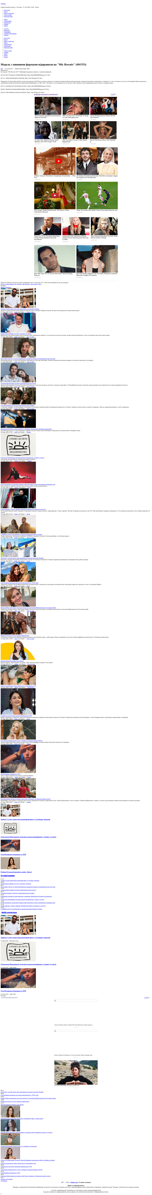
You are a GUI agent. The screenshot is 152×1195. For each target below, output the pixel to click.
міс (15, 284)
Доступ (6, 29)
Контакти (7, 30)
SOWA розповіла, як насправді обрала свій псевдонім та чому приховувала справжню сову (28, 484)
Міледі (6, 35)
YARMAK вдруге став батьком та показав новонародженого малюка (21, 534)
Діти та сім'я (8, 15)
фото (39, 284)
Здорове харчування (10, 33)
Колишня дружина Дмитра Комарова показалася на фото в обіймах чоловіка (28, 1160)
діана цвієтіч (34, 284)
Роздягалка (30, 687)
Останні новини (8, 875)
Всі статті (7, 10)
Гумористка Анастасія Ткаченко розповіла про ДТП (16, 716)
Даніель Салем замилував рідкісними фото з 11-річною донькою (20, 309)
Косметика (7, 22)
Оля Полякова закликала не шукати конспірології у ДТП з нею (19, 583)
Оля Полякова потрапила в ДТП (10, 774)
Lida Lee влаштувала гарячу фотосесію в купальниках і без (18, 686)
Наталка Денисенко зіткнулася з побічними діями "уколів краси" (22, 1118)
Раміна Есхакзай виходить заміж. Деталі (16, 872)
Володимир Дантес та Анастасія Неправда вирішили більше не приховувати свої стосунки (28, 358)
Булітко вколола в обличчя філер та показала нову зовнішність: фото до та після (26, 1132)
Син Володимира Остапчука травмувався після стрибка (17, 405)
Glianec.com (74, 1182)
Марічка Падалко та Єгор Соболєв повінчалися (15, 635)
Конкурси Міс (8, 16)
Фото (5, 54)
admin (16, 461)
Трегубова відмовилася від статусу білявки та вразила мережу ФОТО (21, 740)
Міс (2, 68)
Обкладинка (8, 21)
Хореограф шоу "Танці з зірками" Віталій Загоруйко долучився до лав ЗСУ (23, 509)
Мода (5, 19)
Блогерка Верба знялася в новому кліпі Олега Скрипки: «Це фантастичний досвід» (26, 799)
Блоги (6, 57)
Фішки (6, 24)
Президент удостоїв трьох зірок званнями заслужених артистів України (22, 558)
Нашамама (7, 32)
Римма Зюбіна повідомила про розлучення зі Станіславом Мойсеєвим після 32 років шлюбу (28, 607)
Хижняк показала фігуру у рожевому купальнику (19, 1146)
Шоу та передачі (9, 13)
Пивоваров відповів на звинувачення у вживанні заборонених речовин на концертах (26, 429)
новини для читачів (6, 1179)
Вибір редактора (9, 912)
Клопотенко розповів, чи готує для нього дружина (16, 333)
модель (3, 284)
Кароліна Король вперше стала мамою (12, 661)
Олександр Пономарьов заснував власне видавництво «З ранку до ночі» (22, 457)
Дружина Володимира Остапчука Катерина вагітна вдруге (18, 383)
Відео (6, 26)
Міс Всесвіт (26, 284)
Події (5, 11)
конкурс (19, 284)
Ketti (16, 312)
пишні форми (10, 284)
